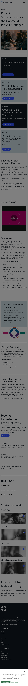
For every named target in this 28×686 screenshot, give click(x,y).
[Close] (24, 671)
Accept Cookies (6, 682)
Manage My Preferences (15, 682)
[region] (14, 677)
